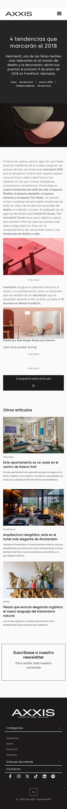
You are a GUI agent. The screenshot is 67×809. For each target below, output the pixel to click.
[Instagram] (21, 778)
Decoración (8, 457)
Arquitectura (9, 529)
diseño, (7, 209)
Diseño (6, 601)
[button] (33, 385)
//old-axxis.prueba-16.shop (20, 347)
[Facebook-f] (12, 778)
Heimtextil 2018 (53, 169)
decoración (40, 295)
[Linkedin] (46, 778)
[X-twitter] (29, 778)
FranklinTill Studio (44, 213)
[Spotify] (55, 778)
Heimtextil (10, 287)
